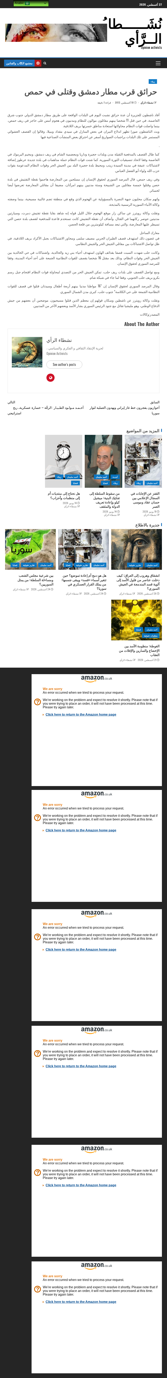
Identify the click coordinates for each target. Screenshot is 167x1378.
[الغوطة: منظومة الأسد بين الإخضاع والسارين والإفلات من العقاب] (136, 620)
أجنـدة (115, 476)
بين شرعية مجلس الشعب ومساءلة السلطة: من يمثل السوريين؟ (35, 579)
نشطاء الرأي (146, 102)
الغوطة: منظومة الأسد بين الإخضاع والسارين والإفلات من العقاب (139, 650)
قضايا (105, 482)
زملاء (153, 81)
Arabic (20, 3)
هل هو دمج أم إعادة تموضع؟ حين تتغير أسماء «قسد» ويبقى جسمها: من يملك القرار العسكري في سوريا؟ (84, 582)
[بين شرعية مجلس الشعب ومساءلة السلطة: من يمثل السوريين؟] (30, 549)
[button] (158, 63)
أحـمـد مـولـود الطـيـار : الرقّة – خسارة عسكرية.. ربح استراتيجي (46, 407)
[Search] (44, 63)
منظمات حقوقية (150, 635)
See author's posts (64, 364)
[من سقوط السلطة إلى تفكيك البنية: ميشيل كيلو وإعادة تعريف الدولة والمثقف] (103, 461)
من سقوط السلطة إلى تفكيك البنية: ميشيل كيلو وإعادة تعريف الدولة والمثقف (104, 500)
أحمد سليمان (152, 482)
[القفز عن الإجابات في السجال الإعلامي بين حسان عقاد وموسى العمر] (143, 461)
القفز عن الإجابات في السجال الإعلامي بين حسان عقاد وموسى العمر (145, 500)
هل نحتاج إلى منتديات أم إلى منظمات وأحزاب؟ (64, 495)
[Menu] (158, 63)
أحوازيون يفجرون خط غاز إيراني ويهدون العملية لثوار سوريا (124, 407)
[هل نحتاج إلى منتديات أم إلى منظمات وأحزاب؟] (63, 461)
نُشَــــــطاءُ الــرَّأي (132, 30)
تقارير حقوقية (135, 565)
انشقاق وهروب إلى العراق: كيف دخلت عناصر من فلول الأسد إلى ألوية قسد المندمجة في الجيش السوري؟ (137, 582)
